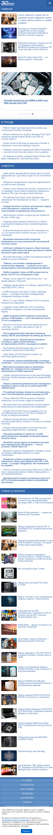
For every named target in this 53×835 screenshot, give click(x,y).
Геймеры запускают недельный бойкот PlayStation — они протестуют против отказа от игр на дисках (26, 151)
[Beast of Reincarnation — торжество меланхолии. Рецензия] (9, 517)
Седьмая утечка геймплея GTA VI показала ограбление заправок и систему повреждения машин (23, 309)
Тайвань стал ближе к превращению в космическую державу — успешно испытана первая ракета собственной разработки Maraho (25, 265)
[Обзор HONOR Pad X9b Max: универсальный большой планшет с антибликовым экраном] (9, 685)
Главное (7, 9)
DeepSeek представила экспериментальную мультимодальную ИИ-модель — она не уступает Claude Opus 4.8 (25, 444)
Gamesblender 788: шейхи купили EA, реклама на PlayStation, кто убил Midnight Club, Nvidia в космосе (35, 767)
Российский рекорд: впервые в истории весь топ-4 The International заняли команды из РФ (25, 393)
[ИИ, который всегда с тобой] (9, 573)
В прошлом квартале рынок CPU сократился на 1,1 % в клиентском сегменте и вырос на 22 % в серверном (25, 232)
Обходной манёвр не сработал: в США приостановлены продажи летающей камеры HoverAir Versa (24, 436)
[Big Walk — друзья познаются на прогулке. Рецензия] (9, 629)
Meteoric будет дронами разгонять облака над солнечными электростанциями (24, 129)
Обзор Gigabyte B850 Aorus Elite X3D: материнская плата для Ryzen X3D (35, 725)
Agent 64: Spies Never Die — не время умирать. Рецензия (33, 58)
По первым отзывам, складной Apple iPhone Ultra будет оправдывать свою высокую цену (26, 157)
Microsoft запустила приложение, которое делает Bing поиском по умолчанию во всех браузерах (25, 406)
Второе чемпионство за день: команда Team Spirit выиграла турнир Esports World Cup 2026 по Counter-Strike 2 (26, 136)
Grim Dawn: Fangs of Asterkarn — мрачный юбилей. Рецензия (33, 640)
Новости (8, 166)
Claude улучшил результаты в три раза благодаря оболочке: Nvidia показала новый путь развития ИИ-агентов (26, 377)
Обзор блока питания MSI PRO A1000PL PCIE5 (32, 738)
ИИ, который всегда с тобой (31, 569)
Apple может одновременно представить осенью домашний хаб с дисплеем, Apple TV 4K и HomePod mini (26, 175)
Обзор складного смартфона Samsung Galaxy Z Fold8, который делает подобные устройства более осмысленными (35, 558)
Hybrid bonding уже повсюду (31, 751)
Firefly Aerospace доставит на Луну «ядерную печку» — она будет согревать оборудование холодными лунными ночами (23, 294)
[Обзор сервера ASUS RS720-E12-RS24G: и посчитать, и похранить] (9, 699)
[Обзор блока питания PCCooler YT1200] (9, 587)
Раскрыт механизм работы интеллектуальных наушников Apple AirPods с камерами (24, 429)
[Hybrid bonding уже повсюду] (9, 755)
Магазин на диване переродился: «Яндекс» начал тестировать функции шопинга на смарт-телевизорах (26, 453)
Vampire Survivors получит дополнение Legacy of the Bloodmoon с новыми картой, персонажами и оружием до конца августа (26, 208)
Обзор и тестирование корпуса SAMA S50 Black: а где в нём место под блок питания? (34, 669)
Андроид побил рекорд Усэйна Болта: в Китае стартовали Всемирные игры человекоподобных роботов (24, 224)
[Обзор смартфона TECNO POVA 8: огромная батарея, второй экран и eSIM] (9, 657)
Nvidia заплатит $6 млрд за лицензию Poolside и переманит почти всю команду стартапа (25, 144)
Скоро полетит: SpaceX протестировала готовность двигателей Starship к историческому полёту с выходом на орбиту (24, 342)
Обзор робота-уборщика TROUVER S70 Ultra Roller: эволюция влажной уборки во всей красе (35, 711)
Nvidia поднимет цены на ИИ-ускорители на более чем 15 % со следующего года (24, 273)
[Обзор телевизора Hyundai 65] (9, 531)
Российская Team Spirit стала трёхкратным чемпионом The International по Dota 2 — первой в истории (25, 199)
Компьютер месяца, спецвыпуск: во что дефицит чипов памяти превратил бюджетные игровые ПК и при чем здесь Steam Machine (35, 46)
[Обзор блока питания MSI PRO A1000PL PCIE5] (9, 741)
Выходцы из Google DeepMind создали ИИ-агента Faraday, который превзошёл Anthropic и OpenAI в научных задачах (33, 32)
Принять (26, 831)
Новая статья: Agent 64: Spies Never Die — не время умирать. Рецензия (24, 280)
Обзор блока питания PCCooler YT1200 (33, 584)
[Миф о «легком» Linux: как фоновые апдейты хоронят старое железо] (9, 601)
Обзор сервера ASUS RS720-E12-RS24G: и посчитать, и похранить (34, 696)
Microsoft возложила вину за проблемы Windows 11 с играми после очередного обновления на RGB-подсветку (22, 369)
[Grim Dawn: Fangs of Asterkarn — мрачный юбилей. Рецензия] (9, 643)
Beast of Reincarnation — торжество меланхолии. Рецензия (35, 513)
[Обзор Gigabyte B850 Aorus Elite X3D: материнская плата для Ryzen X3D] (9, 727)
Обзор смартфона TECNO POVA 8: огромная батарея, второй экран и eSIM (34, 655)
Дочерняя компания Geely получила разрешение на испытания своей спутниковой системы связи (25, 241)
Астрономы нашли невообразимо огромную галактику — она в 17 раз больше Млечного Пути (26, 362)
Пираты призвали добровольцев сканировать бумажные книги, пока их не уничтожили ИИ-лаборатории (26, 386)
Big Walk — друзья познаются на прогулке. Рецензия (34, 626)
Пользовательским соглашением (16, 820)
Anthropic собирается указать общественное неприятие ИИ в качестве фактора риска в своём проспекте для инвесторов (26, 250)
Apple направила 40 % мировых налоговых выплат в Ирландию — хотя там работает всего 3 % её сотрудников (26, 318)
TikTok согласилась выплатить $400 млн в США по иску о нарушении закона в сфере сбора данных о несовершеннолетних (26, 472)
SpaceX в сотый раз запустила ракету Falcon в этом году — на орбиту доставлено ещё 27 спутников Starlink (24, 327)
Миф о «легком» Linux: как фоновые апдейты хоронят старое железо (35, 598)
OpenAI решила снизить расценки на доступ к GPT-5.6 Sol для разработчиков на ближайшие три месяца (25, 480)
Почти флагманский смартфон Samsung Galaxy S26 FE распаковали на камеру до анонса (26, 334)
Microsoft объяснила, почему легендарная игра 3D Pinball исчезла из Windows (26, 258)
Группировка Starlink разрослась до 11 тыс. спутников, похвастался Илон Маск (22, 349)
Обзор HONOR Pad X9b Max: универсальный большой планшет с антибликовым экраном (35, 683)
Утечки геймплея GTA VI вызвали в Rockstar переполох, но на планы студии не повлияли (23, 399)
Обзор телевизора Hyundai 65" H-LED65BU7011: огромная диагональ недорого (35, 528)
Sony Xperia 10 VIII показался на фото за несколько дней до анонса (21, 355)
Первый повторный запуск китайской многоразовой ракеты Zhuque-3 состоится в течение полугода (26, 421)
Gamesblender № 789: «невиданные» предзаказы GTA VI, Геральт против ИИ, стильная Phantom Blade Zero (34, 614)
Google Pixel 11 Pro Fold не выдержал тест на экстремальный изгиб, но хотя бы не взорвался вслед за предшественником (24, 413)
